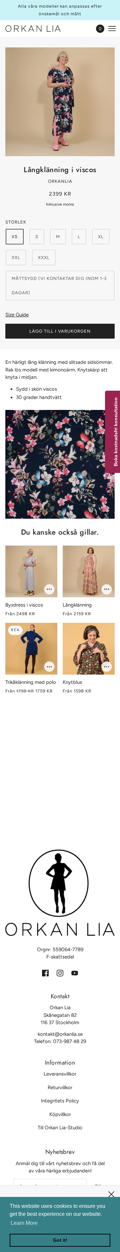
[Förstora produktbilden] (60, 101)
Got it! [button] (60, 1240)
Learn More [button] (24, 1223)
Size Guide (17, 315)
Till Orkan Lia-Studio (60, 1128)
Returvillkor (60, 1087)
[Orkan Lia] (38, 28)
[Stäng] (111, 1194)
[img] (45, 973)
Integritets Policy (60, 1101)
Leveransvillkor (60, 1074)
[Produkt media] (60, 464)
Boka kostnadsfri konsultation (115, 431)
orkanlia (60, 181)
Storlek (15, 222)
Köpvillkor (60, 1114)
